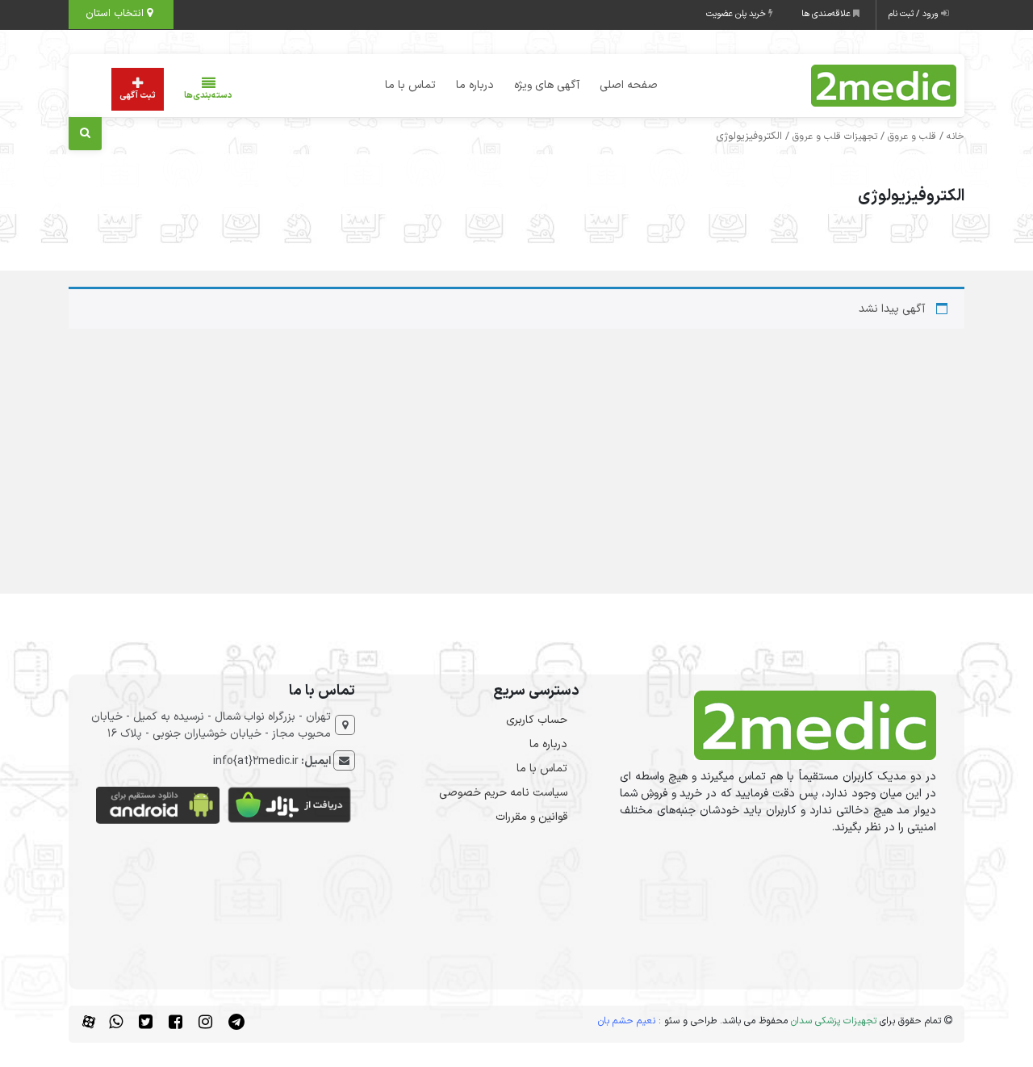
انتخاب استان (116, 14)
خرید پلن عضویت (737, 14)
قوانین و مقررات (531, 817)
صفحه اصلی (629, 85)
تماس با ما (410, 85)
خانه (955, 136)
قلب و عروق (912, 136)
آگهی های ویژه (546, 85)
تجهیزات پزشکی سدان (833, 1021)
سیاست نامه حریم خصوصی (503, 792)
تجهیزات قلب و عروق (835, 136)
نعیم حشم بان (626, 1021)
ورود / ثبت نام (915, 14)
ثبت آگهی (137, 96)
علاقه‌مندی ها (827, 14)
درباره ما (475, 85)
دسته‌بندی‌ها (208, 96)
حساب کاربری (536, 720)
